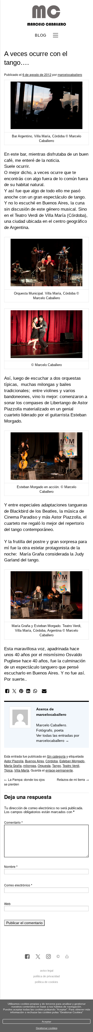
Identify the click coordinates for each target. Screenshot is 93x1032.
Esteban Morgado (71, 761)
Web (7, 903)
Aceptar (46, 1021)
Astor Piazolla (14, 761)
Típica (8, 770)
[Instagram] (48, 956)
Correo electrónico (18, 885)
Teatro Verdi (26, 215)
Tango (56, 765)
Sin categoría (56, 756)
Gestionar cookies (46, 1028)
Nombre (11, 866)
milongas (29, 765)
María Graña (32, 554)
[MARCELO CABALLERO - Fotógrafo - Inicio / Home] (46, 23)
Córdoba (51, 761)
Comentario (13, 822)
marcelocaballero (70, 74)
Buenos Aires (34, 761)
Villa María (21, 770)
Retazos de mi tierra (73, 779)
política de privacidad (46, 976)
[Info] (58, 957)
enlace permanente (59, 770)
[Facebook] (27, 956)
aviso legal (46, 970)
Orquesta (44, 765)
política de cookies (46, 981)
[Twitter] (38, 956)
